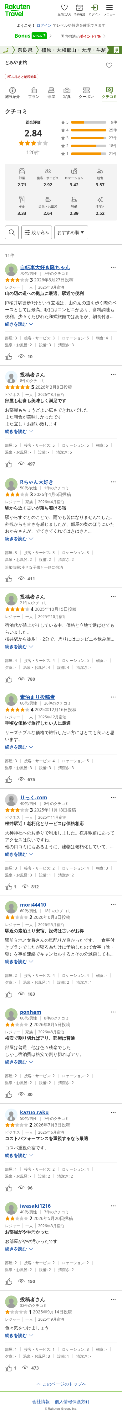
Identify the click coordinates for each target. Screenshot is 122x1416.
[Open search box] (12, 232)
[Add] (109, 65)
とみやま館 (16, 62)
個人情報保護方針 (72, 1401)
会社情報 (41, 1401)
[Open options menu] (113, 267)
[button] (37, 270)
